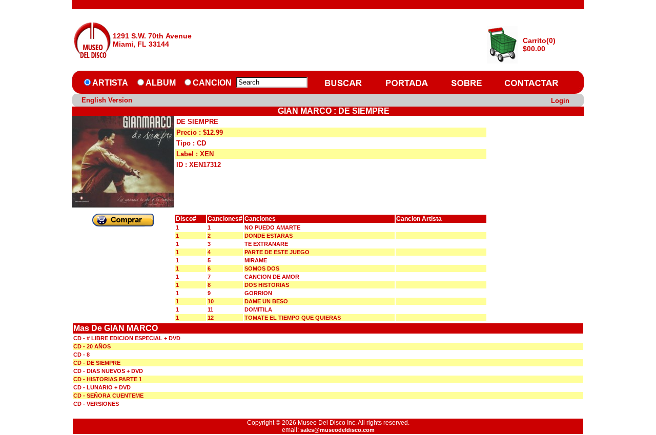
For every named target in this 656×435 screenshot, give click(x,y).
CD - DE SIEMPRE (96, 363)
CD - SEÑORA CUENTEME (108, 395)
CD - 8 (81, 354)
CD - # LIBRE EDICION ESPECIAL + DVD (126, 338)
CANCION (212, 82)
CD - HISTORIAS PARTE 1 (107, 379)
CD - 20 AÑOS (92, 346)
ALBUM (161, 82)
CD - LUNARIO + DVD (102, 387)
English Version (106, 100)
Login (560, 101)
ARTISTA (110, 82)
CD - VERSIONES (96, 404)
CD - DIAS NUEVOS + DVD (108, 371)
